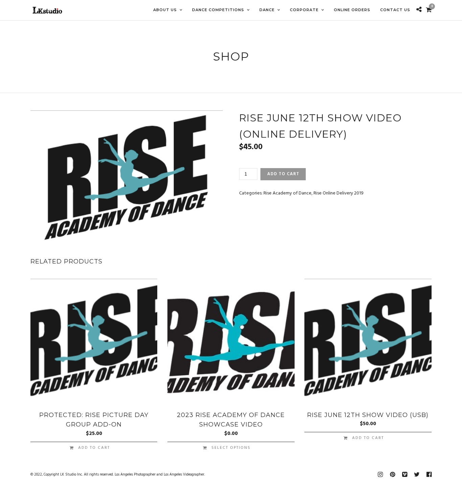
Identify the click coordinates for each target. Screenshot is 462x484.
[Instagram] (380, 474)
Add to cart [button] (94, 448)
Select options (231, 448)
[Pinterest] (392, 474)
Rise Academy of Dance (287, 193)
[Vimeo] (404, 474)
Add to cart (283, 174)
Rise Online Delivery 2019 (339, 193)
